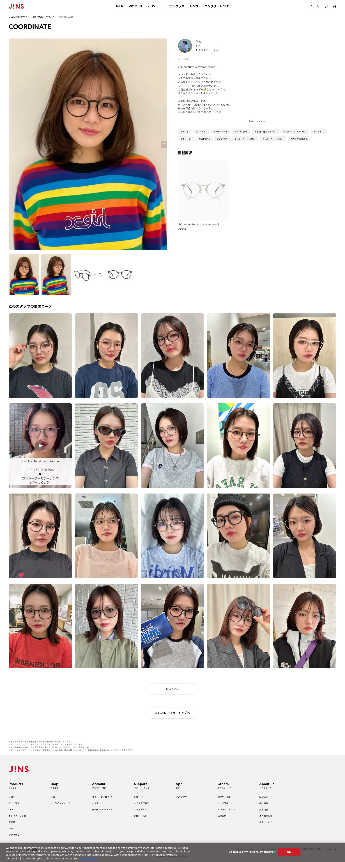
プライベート (221, 131)
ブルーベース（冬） (273, 139)
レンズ (194, 6)
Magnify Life (266, 797)
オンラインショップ (60, 803)
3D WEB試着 (224, 797)
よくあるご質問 (141, 803)
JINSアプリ (181, 797)
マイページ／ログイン (102, 797)
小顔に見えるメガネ (266, 131)
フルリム (202, 131)
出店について (265, 822)
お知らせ (138, 797)
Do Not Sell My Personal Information (252, 852)
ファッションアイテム (295, 131)
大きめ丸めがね (300, 139)
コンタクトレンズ (216, 6)
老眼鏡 (12, 822)
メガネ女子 (242, 131)
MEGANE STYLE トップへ (172, 712)
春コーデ (186, 139)
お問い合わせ (140, 816)
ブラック (223, 139)
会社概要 (263, 803)
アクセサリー (15, 835)
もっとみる (172, 688)
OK (289, 852)
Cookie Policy (88, 858)
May (198, 41)
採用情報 (263, 809)
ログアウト (97, 803)
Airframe (205, 139)
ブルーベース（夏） (245, 139)
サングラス (176, 6)
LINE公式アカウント (102, 809)
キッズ (12, 828)
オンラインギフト (226, 809)
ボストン (319, 131)
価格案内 (222, 816)
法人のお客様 (265, 816)
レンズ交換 (223, 803)
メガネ (185, 131)
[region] (172, 852)
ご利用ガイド (140, 809)
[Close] (339, 852)
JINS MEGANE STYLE (42, 17)
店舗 (52, 797)
